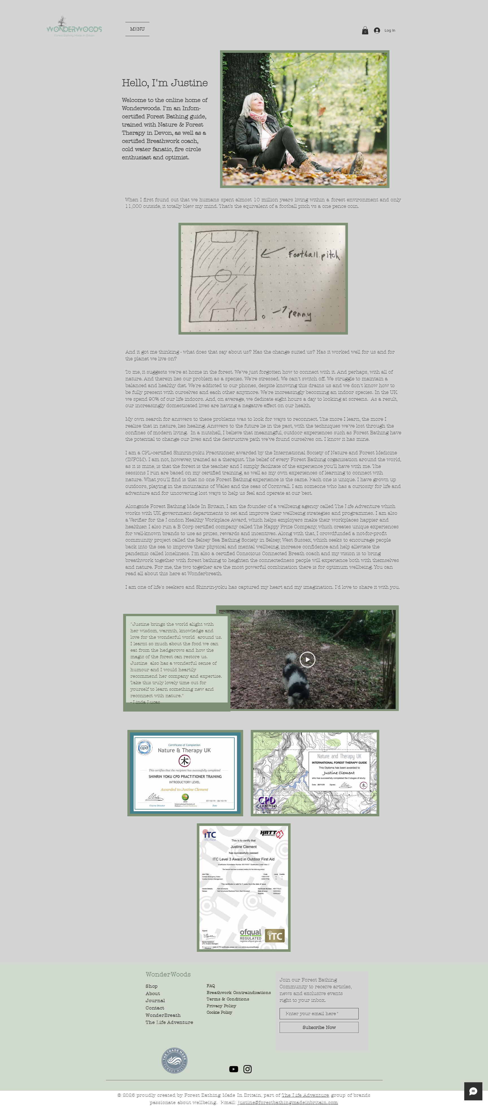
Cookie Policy (219, 1012)
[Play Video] (307, 659)
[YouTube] (233, 1069)
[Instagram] (247, 1069)
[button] (365, 30)
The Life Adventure (357, 506)
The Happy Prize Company (285, 526)
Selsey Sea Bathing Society (228, 540)
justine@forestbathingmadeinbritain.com (288, 1102)
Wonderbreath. (205, 573)
